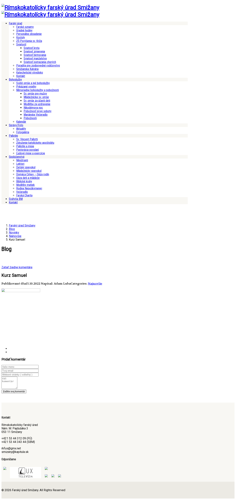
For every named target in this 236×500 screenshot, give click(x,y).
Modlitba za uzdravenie (37, 104)
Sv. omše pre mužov (35, 93)
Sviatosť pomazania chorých (40, 62)
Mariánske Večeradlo (36, 114)
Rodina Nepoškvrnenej (29, 188)
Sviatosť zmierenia (34, 51)
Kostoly (20, 37)
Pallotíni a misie (25, 146)
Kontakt (20, 76)
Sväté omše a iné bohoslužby (33, 83)
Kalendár (21, 121)
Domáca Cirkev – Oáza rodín (32, 174)
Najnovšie (95, 283)
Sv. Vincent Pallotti (27, 139)
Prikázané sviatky (26, 86)
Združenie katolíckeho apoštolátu (35, 142)
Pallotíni (13, 135)
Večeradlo (22, 192)
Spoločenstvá (16, 157)
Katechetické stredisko (29, 72)
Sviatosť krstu (31, 48)
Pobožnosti (30, 118)
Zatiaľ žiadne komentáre (16, 267)
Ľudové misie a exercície (30, 153)
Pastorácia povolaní (27, 150)
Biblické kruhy (24, 181)
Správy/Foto (16, 125)
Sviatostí (21, 44)
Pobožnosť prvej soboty (37, 111)
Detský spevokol (25, 167)
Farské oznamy (25, 27)
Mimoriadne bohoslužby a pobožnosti (37, 90)
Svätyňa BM (16, 199)
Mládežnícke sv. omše (36, 97)
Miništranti (22, 160)
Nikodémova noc (33, 107)
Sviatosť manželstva (35, 58)
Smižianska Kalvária (27, 69)
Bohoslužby (15, 79)
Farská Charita (24, 195)
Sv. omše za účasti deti (37, 100)
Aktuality (21, 128)
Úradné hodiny (24, 30)
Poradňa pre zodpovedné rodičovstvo (38, 65)
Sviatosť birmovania (35, 55)
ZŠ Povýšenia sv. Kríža (29, 41)
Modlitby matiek (25, 185)
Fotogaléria (22, 132)
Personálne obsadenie (29, 34)
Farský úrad (15, 23)
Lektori (20, 164)
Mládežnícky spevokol (28, 171)
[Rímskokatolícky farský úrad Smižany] (50, 7)
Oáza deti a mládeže (28, 178)
